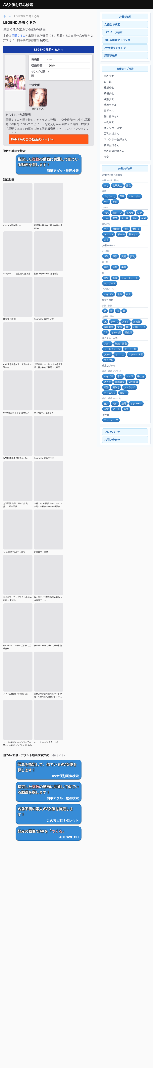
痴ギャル (109, 110)
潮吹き (116, 387)
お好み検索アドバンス (117, 40)
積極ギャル (110, 104)
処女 (134, 218)
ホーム (7, 16)
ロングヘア (110, 283)
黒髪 (106, 278)
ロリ (106, 185)
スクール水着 (135, 354)
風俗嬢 (128, 332)
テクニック (110, 392)
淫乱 (106, 212)
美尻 (106, 267)
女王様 (124, 218)
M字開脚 (133, 381)
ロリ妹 (108, 81)
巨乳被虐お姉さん (114, 150)
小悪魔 (129, 212)
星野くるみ (19, 35)
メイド (125, 321)
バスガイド (139, 326)
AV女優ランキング (115, 47)
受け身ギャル (111, 116)
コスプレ (108, 359)
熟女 (128, 185)
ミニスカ (120, 354)
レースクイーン (112, 348)
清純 (126, 228)
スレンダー (134, 196)
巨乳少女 (109, 76)
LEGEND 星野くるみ (48, 49)
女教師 (136, 321)
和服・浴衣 (121, 343)
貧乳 (132, 256)
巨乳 (115, 256)
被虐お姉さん (111, 145)
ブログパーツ (112, 431)
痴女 (106, 156)
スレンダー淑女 (113, 127)
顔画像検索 (110, 55)
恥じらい (117, 212)
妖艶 (139, 212)
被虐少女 (109, 87)
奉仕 (119, 376)
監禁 (126, 408)
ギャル (121, 234)
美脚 (123, 267)
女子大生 (117, 185)
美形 (106, 228)
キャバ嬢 (116, 332)
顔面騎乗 (120, 381)
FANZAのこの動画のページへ (32, 139)
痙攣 (106, 408)
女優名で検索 (112, 24)
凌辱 (123, 403)
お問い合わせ (112, 439)
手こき (140, 376)
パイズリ (108, 376)
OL (127, 326)
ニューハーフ (111, 420)
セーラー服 (130, 348)
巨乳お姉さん (111, 133)
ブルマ (107, 354)
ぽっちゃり (110, 196)
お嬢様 (116, 228)
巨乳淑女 (109, 122)
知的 (115, 218)
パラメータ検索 (113, 32)
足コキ (107, 381)
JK (105, 321)
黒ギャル (133, 234)
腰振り (123, 392)
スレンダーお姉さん (115, 139)
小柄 (106, 201)
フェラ (129, 376)
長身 (115, 201)
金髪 (115, 278)
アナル (116, 408)
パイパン (108, 294)
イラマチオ (136, 403)
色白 (119, 294)
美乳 (123, 256)
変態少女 (109, 99)
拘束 (115, 403)
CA (105, 332)
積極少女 (109, 93)
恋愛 (143, 218)
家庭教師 (108, 326)
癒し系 (136, 228)
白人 (128, 294)
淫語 (106, 387)
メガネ (107, 343)
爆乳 (106, 256)
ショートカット (129, 278)
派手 (106, 239)
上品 (106, 218)
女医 (119, 326)
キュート (108, 234)
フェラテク (130, 387)
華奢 (122, 196)
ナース (114, 321)
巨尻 (115, 267)
